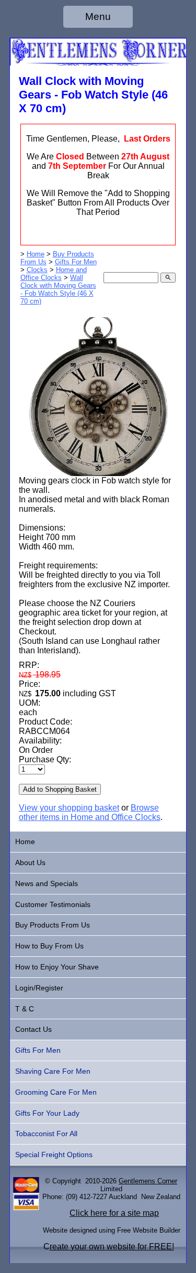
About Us (30, 862)
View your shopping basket (69, 807)
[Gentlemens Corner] (98, 62)
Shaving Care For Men (52, 1071)
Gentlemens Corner (148, 1181)
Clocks (37, 270)
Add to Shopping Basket (60, 789)
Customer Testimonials (52, 904)
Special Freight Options (54, 1154)
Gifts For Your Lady (47, 1113)
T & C (24, 1009)
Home (35, 254)
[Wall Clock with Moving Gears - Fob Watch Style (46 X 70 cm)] (98, 473)
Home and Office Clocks (53, 274)
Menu (98, 16)
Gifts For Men (76, 262)
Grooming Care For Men (56, 1092)
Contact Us (33, 1029)
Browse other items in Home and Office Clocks (89, 812)
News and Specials (46, 883)
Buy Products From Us (52, 925)
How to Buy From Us (49, 946)
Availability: (40, 740)
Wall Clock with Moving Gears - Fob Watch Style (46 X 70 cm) (58, 289)
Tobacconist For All (46, 1133)
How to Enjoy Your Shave (57, 967)
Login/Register (39, 988)
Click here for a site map (114, 1213)
